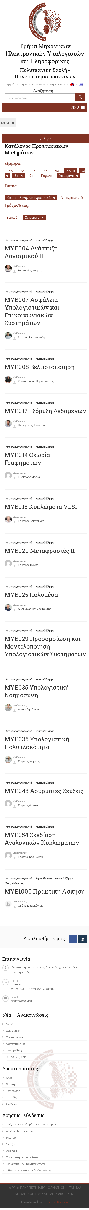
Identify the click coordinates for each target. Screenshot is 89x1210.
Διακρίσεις (13, 1030)
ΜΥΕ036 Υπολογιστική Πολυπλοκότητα (37, 743)
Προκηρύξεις (14, 1050)
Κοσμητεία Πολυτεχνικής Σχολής (25, 1164)
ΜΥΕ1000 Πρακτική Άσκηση (45, 891)
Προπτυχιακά (14, 1037)
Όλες (9, 1077)
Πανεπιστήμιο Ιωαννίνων (22, 1157)
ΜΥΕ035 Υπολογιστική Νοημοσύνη (37, 691)
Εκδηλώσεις (13, 1090)
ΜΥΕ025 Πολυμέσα (31, 594)
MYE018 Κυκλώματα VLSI (41, 506)
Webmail (11, 1150)
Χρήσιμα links (57, 84)
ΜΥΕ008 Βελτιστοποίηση (40, 367)
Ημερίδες (11, 1097)
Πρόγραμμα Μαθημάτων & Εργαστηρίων (31, 1124)
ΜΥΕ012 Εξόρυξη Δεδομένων (45, 411)
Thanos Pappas (56, 1202)
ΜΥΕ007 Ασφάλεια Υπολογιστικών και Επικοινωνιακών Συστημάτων (32, 311)
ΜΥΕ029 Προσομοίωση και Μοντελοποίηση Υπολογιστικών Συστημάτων (45, 646)
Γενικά (10, 1024)
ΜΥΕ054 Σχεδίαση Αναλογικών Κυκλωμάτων (42, 838)
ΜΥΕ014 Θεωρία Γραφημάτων (27, 458)
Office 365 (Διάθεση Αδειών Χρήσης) (28, 1170)
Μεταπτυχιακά (15, 1044)
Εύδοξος (11, 1144)
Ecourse (11, 1137)
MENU (6, 122)
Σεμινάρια (12, 1084)
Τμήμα (23, 84)
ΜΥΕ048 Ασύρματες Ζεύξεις (44, 791)
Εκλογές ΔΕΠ (18, 1057)
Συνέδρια (11, 1104)
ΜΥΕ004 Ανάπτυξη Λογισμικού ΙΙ (31, 252)
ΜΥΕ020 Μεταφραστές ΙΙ (40, 550)
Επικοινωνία (38, 84)
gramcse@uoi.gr (21, 1000)
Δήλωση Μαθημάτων (19, 1131)
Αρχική (10, 84)
